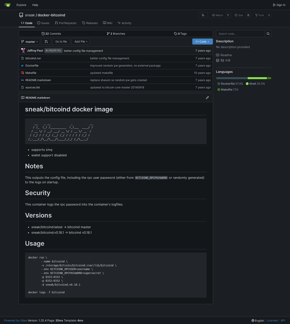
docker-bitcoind (51, 15)
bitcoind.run (33, 58)
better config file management (83, 50)
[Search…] (268, 33)
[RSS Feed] (203, 15)
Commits (53, 33)
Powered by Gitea (15, 320)
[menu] (258, 320)
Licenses (272, 320)
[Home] (7, 4)
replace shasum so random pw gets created (118, 80)
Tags (182, 33)
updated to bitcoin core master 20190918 (117, 87)
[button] (46, 41)
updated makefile (101, 72)
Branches (117, 33)
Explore (21, 4)
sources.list (32, 87)
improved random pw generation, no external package (125, 65)
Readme (226, 55)
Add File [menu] (80, 41)
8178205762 (53, 50)
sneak (30, 15)
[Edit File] (207, 97)
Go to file (61, 41)
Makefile (30, 72)
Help (35, 4)
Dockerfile (31, 65)
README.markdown (38, 80)
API (283, 320)
